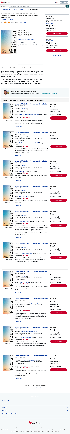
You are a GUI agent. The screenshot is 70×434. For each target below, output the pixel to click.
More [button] (9, 85)
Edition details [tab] (26, 68)
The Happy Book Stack (25, 253)
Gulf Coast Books (24, 196)
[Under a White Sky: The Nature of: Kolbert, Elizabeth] (8, 118)
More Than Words (24, 282)
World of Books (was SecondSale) (29, 114)
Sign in (62, 2)
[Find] (67, 6)
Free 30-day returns (57, 55)
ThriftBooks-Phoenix (25, 337)
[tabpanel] (22, 78)
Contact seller (18, 126)
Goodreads (23, 22)
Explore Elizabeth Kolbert (48, 93)
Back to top (35, 396)
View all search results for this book (35, 388)
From (23, 43)
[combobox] (37, 6)
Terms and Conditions (58, 427)
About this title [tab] (15, 68)
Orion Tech (22, 171)
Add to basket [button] (57, 33)
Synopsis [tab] (5, 68)
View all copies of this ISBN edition (27, 39)
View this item (49, 23)
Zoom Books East (24, 221)
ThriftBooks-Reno (24, 309)
